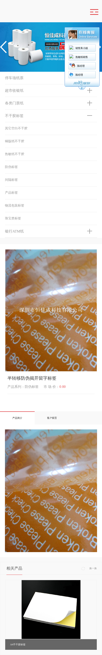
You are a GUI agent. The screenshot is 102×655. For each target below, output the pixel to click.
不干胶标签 (14, 116)
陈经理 (81, 66)
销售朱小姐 (82, 48)
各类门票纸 (14, 103)
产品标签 (11, 192)
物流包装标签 (14, 205)
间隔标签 (11, 180)
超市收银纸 (14, 91)
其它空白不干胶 (16, 128)
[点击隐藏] (81, 89)
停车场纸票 (14, 78)
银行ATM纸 (14, 231)
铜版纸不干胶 (14, 141)
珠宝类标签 (13, 218)
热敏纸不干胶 (14, 154)
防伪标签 (11, 167)
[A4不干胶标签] (51, 609)
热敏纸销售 (82, 57)
